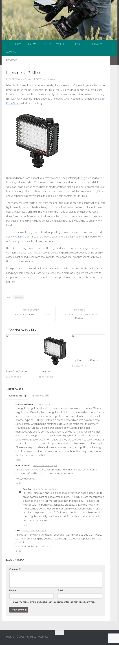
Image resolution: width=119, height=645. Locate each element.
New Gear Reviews (17, 371)
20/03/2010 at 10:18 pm (45, 465)
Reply (18, 460)
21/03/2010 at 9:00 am (45, 489)
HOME (18, 44)
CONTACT (12, 51)
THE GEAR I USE (77, 44)
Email (61, 590)
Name (13, 590)
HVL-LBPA (18, 236)
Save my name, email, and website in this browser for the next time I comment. (54, 602)
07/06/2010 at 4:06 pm (47, 404)
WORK (60, 44)
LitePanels (18, 297)
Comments (17, 395)
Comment (15, 569)
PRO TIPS (47, 44)
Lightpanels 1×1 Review (85, 360)
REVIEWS (32, 44)
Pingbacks (40, 395)
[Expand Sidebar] (113, 60)
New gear (45, 371)
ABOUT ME (97, 44)
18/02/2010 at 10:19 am (34, 531)
